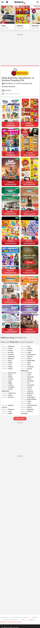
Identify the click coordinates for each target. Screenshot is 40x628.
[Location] (7, 2)
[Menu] (2, 2)
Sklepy (23, 619)
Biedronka (35, 617)
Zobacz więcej (20, 418)
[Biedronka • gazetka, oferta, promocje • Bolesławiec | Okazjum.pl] (20, 72)
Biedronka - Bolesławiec (11, 619)
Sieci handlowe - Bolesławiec (20, 617)
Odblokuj (29, 262)
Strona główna (4, 617)
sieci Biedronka (14, 338)
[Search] (37, 2)
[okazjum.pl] (20, 2)
